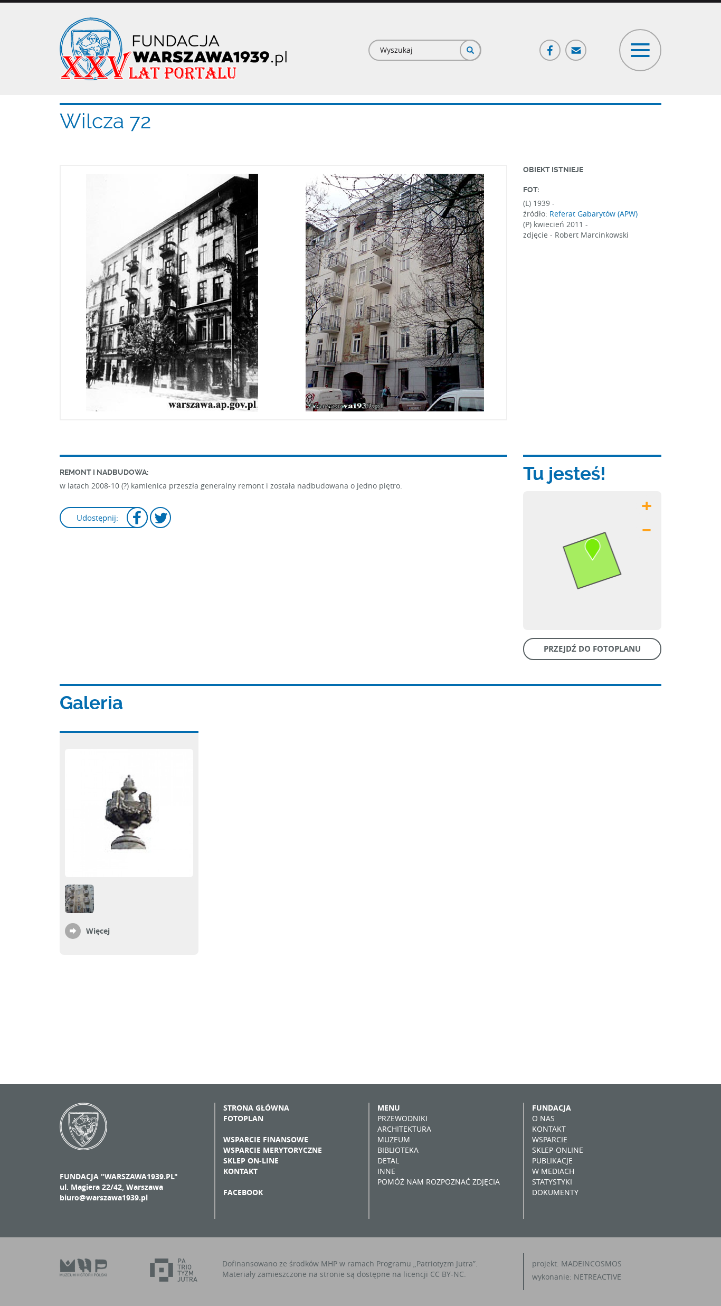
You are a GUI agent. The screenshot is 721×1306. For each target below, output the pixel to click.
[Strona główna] (173, 48)
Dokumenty (555, 1192)
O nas (543, 1118)
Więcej (98, 931)
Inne (386, 1171)
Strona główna (256, 1108)
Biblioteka (398, 1150)
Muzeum (393, 1139)
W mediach (553, 1171)
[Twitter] (160, 519)
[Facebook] (137, 519)
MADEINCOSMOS (591, 1263)
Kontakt (240, 1171)
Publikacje (552, 1160)
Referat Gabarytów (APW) (593, 214)
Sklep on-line (251, 1160)
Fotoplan (243, 1118)
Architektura (404, 1129)
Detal (388, 1160)
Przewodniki (402, 1118)
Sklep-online (557, 1150)
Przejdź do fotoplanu (592, 648)
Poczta (576, 46)
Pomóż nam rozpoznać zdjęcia (438, 1182)
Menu (388, 1108)
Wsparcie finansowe (265, 1139)
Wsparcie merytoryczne (272, 1150)
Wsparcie (549, 1139)
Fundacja (551, 1108)
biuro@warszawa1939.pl (104, 1197)
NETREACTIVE (597, 1277)
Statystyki (552, 1182)
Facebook (550, 46)
